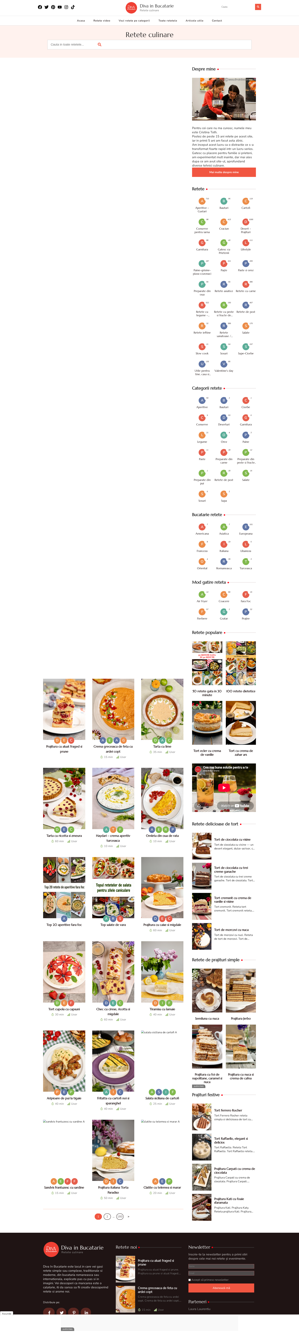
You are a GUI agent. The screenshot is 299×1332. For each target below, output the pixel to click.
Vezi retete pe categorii (134, 20)
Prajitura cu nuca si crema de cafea (241, 1076)
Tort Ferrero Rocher (228, 1110)
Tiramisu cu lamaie (162, 1009)
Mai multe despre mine (224, 172)
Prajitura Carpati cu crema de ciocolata (234, 1170)
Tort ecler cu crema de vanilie (207, 753)
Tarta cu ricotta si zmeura (64, 836)
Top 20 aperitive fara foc (64, 925)
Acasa (81, 20)
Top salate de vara (113, 925)
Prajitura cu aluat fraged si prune (156, 1262)
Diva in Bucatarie (157, 5)
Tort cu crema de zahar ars (241, 753)
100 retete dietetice (240, 691)
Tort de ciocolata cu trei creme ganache (231, 870)
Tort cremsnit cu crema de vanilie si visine (232, 900)
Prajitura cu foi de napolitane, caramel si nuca (207, 1078)
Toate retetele (167, 20)
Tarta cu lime (162, 746)
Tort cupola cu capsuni (64, 1009)
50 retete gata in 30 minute (207, 693)
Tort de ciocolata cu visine (232, 839)
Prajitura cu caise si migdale (162, 925)
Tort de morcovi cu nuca (231, 930)
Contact (217, 20)
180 (120, 1217)
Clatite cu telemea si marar (162, 1187)
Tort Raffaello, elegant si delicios (231, 1140)
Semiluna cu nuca (207, 1018)
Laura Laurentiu (199, 1309)
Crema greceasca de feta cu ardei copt (157, 1290)
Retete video (101, 20)
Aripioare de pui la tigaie (64, 1098)
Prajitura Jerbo (241, 1018)
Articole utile (194, 20)
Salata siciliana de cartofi (162, 1098)
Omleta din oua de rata (162, 836)
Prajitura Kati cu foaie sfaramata (229, 1201)
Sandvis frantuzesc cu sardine (64, 1187)
